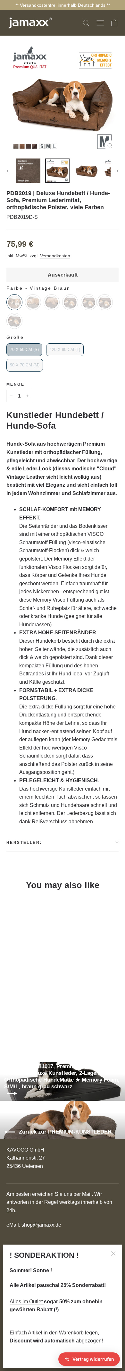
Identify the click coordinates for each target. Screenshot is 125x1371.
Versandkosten (55, 255)
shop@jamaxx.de (41, 1225)
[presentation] (78, 1023)
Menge (15, 384)
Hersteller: (24, 842)
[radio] (14, 302)
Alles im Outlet (27, 1301)
